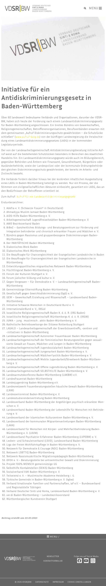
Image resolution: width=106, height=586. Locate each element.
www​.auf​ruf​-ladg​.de (28, 136)
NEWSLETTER (53, 556)
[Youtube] (86, 560)
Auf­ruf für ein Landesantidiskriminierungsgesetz (46, 196)
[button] (85, 8)
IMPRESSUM (58, 582)
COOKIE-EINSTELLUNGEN (79, 582)
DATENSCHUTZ (42, 582)
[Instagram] (93, 560)
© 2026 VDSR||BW (23, 582)
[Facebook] (79, 560)
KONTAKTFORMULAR (53, 561)
